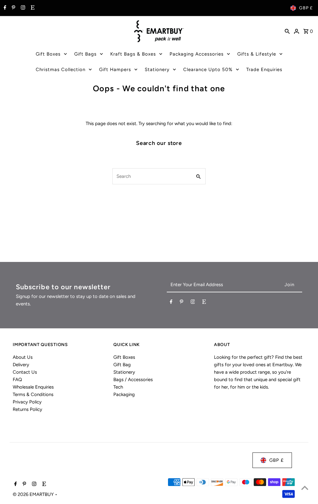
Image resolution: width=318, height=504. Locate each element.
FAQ (17, 379)
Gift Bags (85, 54)
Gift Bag (122, 364)
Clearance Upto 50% (208, 69)
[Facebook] (4, 8)
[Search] (287, 31)
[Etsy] (31, 8)
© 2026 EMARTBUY (34, 494)
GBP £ (306, 8)
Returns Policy (27, 409)
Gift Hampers (115, 69)
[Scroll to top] (305, 488)
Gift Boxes (48, 54)
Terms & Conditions (33, 394)
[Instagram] (22, 8)
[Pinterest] (12, 8)
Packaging (124, 394)
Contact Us (25, 372)
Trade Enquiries (264, 69)
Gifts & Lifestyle (256, 54)
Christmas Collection (60, 69)
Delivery (21, 364)
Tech (118, 387)
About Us (23, 357)
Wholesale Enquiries (33, 387)
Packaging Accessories (197, 54)
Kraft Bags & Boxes (133, 54)
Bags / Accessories (133, 379)
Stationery (157, 69)
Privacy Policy (27, 402)
